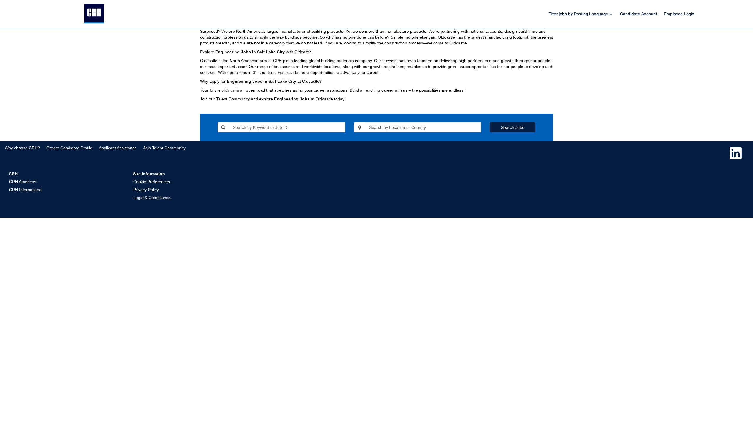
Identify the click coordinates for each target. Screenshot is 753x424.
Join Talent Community (164, 147)
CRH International (25, 189)
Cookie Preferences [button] (151, 181)
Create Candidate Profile (69, 147)
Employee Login (679, 14)
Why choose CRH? (22, 147)
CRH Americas (22, 181)
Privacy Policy (146, 189)
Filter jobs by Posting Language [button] (578, 14)
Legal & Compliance (152, 197)
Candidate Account (638, 14)
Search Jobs (512, 127)
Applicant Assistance (118, 147)
